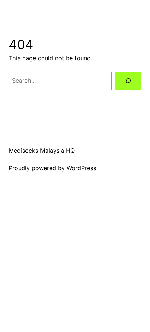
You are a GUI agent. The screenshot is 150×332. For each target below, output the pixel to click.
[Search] (128, 81)
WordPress (81, 168)
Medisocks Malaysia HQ (42, 150)
